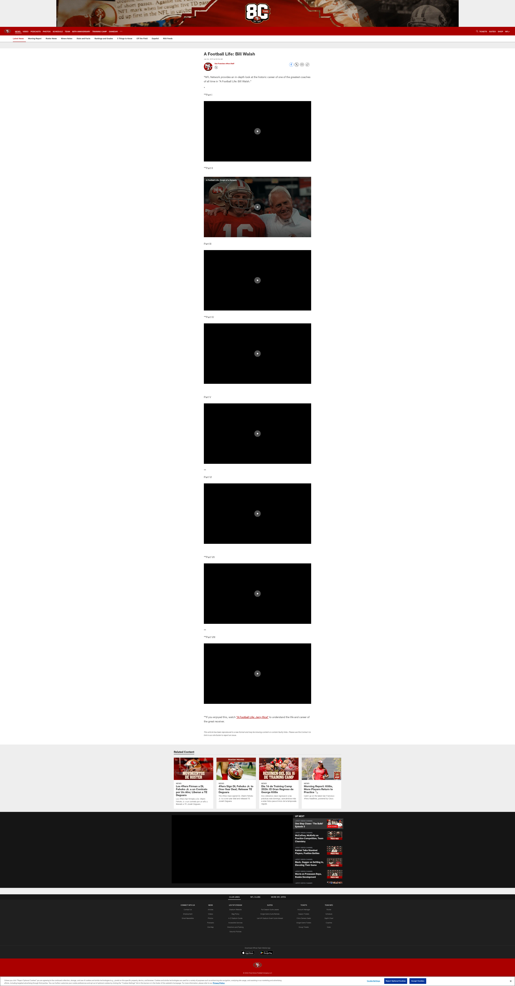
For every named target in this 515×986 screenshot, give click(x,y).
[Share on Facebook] (291, 66)
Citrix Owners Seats (304, 918)
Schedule (328, 914)
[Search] (477, 31)
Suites (270, 905)
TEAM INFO (329, 905)
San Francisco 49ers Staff (225, 63)
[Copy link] (307, 64)
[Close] (511, 981)
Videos (210, 914)
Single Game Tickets (303, 923)
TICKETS (304, 905)
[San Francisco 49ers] (257, 965)
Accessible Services (235, 923)
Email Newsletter (188, 918)
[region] (257, 981)
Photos (210, 918)
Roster (329, 909)
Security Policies (235, 931)
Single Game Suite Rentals (269, 914)
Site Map (210, 927)
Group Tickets (304, 927)
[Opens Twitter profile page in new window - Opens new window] (216, 67)
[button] (257, 131)
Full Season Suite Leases (270, 909)
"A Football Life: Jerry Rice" (252, 717)
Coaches (329, 923)
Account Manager (303, 909)
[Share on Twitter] (297, 66)
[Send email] (302, 66)
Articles (210, 909)
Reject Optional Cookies (396, 981)
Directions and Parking (235, 927)
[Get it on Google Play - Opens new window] (266, 954)
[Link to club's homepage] (7, 31)
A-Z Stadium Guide (235, 918)
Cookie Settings (373, 981)
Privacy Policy (219, 983)
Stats (329, 927)
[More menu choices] (121, 31)
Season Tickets (303, 914)
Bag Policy (235, 914)
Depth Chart (329, 918)
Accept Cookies (417, 981)
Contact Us (188, 909)
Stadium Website (235, 909)
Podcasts (210, 923)
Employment (187, 914)
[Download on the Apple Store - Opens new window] (248, 953)
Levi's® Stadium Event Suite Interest (270, 918)
